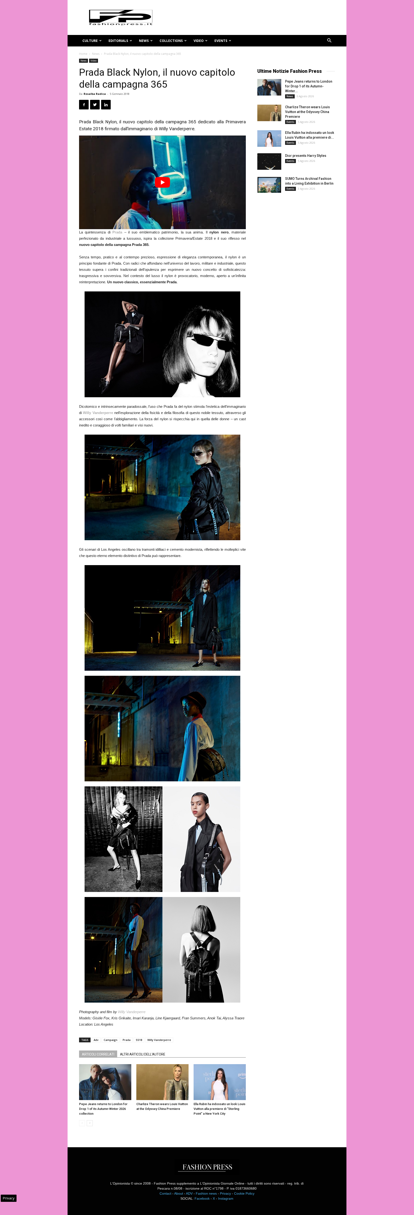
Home (83, 54)
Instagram (225, 1198)
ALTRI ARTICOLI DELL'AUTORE (142, 1054)
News (144, 40)
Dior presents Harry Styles (305, 156)
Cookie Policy (244, 1193)
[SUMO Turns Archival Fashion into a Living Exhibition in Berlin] (269, 184)
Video (199, 40)
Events (220, 40)
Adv (96, 1040)
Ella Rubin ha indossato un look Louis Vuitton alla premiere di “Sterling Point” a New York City (219, 1108)
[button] (329, 41)
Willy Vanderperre (131, 1012)
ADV (189, 1193)
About (178, 1193)
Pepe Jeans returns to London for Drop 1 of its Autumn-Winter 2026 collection (103, 1108)
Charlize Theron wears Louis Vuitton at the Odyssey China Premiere (307, 112)
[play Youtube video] (162, 182)
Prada (127, 1040)
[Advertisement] (293, 276)
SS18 (139, 1040)
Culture (90, 40)
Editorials (118, 40)
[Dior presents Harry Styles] (269, 161)
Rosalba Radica (95, 94)
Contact (165, 1193)
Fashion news (206, 1193)
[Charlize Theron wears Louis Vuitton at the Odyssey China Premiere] (162, 1082)
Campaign (110, 1040)
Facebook (202, 1198)
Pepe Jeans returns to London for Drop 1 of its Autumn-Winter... (308, 86)
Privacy (225, 1193)
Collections (171, 40)
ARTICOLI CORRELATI (98, 1054)
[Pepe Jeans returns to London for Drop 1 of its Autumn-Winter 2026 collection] (105, 1082)
